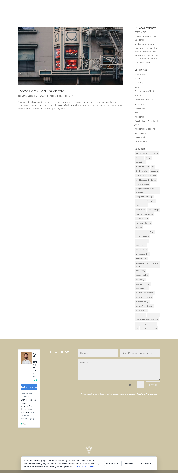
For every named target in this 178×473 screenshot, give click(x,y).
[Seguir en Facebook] (50, 351)
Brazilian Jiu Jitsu (142, 171)
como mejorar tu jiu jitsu (145, 201)
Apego (148, 158)
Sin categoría (141, 141)
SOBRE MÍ (133, 9)
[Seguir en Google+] (67, 351)
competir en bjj (141, 205)
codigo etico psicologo (144, 196)
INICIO (122, 9)
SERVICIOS (146, 9)
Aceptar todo (112, 463)
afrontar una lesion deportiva (147, 153)
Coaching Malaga (142, 184)
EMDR (137, 87)
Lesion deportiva (142, 254)
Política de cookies (85, 466)
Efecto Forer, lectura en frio (41, 90)
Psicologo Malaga (142, 301)
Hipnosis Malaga (142, 236)
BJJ (153, 166)
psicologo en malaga (144, 297)
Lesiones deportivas (144, 99)
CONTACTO (168, 9)
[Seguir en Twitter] (56, 351)
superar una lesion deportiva (147, 319)
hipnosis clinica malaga (145, 232)
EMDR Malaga (153, 210)
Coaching (139, 82)
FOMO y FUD (140, 32)
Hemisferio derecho (143, 223)
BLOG (157, 9)
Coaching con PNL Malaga (146, 175)
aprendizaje (140, 162)
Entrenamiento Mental (145, 91)
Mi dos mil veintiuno (144, 44)
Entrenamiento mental (144, 214)
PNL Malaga (140, 279)
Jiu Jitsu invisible (142, 241)
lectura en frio (141, 249)
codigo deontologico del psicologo (145, 190)
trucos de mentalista (149, 328)
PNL (72, 95)
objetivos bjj (140, 270)
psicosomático (141, 310)
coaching (154, 171)
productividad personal (145, 293)
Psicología (139, 116)
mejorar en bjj (141, 258)
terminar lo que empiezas (146, 324)
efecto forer (140, 210)
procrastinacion (142, 288)
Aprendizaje (140, 74)
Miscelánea (64, 95)
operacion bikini (142, 275)
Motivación (140, 108)
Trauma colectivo (142, 62)
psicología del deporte (144, 306)
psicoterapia (140, 315)
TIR (137, 328)
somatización (153, 315)
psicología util (141, 133)
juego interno (141, 245)
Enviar (153, 385)
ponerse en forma (143, 284)
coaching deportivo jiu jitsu (146, 180)
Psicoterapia (140, 137)
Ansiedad (139, 158)
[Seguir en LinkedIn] (62, 351)
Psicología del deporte (145, 128)
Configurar (146, 463)
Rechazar (129, 463)
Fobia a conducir (142, 218)
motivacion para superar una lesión (147, 264)
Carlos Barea (27, 95)
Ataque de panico (142, 166)
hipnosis (54, 95)
